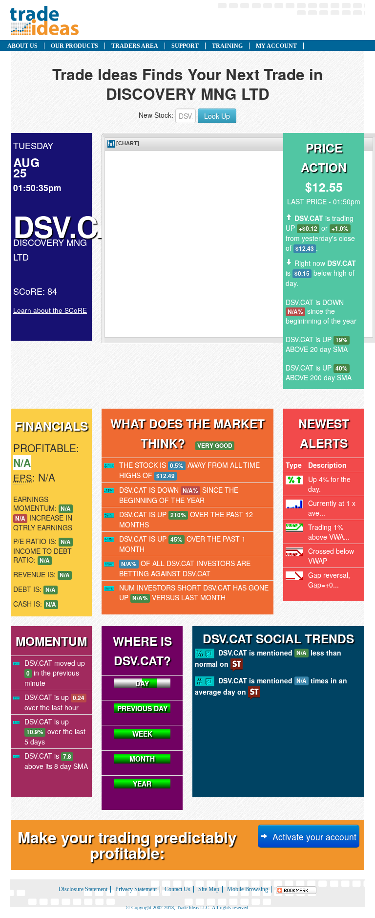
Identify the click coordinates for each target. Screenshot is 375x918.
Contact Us (177, 889)
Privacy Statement (136, 889)
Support (185, 46)
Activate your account (312, 837)
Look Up (217, 116)
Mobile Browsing (247, 889)
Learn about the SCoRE (50, 310)
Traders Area (134, 46)
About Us (22, 46)
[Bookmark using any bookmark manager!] (296, 889)
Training (227, 46)
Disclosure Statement (83, 889)
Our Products (74, 46)
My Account (276, 46)
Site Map (208, 889)
